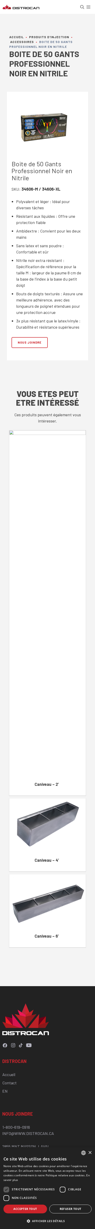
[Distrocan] (20, 6)
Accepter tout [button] (25, 1209)
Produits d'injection (49, 37)
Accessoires (22, 42)
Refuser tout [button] (70, 1209)
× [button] (90, 1152)
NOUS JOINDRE (30, 342)
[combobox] (83, 1153)
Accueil (16, 37)
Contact (9, 1082)
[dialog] (47, 1188)
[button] (83, 6)
